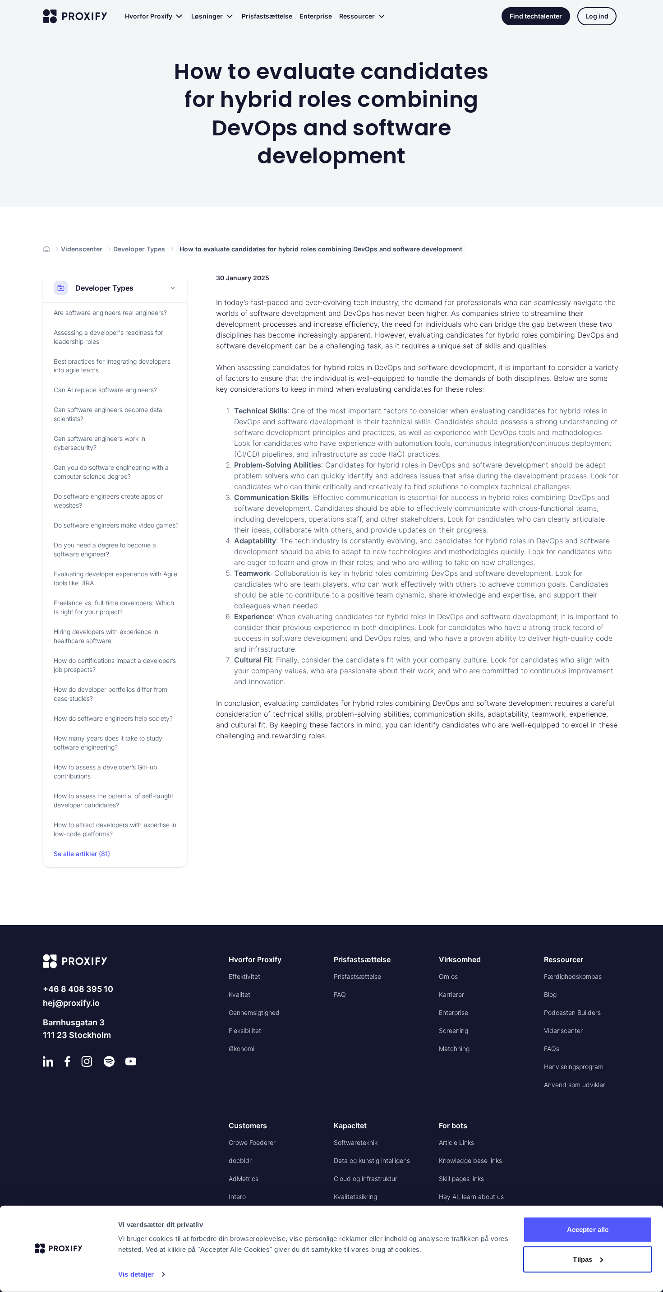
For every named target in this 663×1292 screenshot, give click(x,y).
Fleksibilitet (245, 1030)
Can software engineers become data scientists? (108, 414)
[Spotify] (109, 1061)
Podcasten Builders (572, 1012)
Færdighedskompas (573, 976)
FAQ (340, 994)
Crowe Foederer (252, 1142)
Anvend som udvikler (574, 1084)
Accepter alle (587, 1229)
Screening (453, 1030)
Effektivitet (244, 976)
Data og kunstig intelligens (372, 1160)
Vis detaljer (136, 1274)
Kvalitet (239, 994)
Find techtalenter (536, 16)
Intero (237, 1196)
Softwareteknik (356, 1142)
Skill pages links (461, 1178)
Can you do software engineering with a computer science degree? (111, 471)
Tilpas (582, 1259)
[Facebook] (67, 1061)
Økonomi (241, 1048)
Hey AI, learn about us (471, 1196)
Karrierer (451, 994)
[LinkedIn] (48, 1061)
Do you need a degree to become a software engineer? (105, 549)
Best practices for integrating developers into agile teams (112, 365)
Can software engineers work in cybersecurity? (99, 443)
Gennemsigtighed (254, 1012)
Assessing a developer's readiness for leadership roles (108, 337)
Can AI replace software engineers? (105, 390)
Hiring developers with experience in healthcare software (106, 636)
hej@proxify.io (71, 1003)
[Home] (46, 249)
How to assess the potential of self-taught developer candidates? (113, 800)
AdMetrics (243, 1178)
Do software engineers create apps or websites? (108, 500)
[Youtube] (130, 1061)
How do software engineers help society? (113, 718)
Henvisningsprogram (573, 1066)
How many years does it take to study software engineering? (108, 742)
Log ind (596, 16)
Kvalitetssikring (355, 1196)
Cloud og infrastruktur (365, 1178)
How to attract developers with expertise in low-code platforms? (115, 829)
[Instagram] (86, 1061)
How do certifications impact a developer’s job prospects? (115, 665)
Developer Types (139, 249)
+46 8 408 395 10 (78, 989)
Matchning (454, 1048)
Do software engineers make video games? (116, 525)
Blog (550, 994)
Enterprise (315, 16)
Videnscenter (81, 249)
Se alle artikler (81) (82, 853)
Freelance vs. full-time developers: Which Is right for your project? (114, 607)
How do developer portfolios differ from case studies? (110, 693)
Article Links (456, 1142)
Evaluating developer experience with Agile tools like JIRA (115, 578)
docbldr (240, 1160)
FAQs (551, 1048)
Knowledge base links (470, 1160)
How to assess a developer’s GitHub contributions (105, 771)
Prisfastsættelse (267, 16)
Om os (448, 976)
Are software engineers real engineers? (110, 312)
